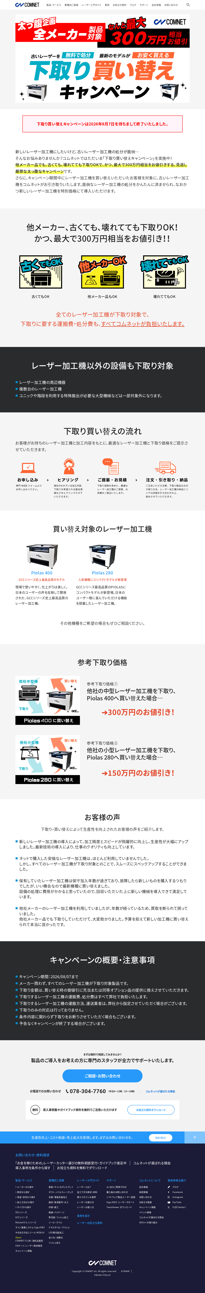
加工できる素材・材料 (87, 1192)
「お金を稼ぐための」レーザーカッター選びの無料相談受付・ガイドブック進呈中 (71, 1163)
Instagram (177, 1197)
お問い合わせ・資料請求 (32, 1155)
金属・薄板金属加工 (58, 1197)
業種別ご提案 (71, 4)
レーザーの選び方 (85, 1202)
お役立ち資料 (119, 4)
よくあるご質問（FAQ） (117, 1186)
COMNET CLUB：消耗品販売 (29, 1240)
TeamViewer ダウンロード (119, 1207)
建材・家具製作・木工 (59, 1202)
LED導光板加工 (56, 1232)
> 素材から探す (22, 1192)
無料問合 (160, 1138)
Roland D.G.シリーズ (25, 1222)
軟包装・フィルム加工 (58, 1217)
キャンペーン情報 (23, 1250)
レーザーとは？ (84, 1186)
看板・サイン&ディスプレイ (61, 1186)
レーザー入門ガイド (91, 4)
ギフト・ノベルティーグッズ (61, 1192)
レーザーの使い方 (85, 1207)
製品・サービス (53, 4)
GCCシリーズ (21, 1217)
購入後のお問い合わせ (117, 1192)
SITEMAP (125, 1271)
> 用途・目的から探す (25, 1197)
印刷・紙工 (54, 1207)
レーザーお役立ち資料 (89, 1223)
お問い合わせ (171, 4)
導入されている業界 (86, 1197)
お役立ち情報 (145, 1202)
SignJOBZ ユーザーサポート (120, 1202)
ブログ (133, 4)
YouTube (176, 1202)
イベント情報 (145, 1212)
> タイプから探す (23, 1207)
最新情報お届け (177, 1180)
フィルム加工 (55, 1242)
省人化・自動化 (56, 1237)
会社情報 (156, 4)
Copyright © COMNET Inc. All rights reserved (94, 1271)
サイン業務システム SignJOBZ (30, 1227)
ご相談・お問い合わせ (102, 1076)
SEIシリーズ (21, 1212)
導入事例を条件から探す (32, 1167)
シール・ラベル (55, 1222)
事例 (107, 4)
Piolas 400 (41, 573)
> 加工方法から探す (24, 1202)
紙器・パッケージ (56, 1212)
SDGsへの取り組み (148, 1222)
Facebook (177, 1192)
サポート (144, 4)
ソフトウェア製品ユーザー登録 (121, 1197)
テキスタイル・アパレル (59, 1227)
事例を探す (83, 1216)
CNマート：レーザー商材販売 (28, 1245)
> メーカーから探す (24, 1186)
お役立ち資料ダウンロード (151, 1110)
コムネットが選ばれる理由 (160, 1091)
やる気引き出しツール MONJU (29, 1232)
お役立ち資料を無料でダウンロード (82, 1167)
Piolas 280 (102, 573)
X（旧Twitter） (179, 1207)
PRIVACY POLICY (102, 1275)
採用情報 (143, 1192)
